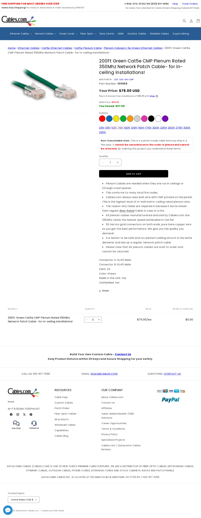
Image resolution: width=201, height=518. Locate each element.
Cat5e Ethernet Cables (57, 48)
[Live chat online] (8, 510)
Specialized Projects (113, 440)
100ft (127, 128)
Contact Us (123, 354)
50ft (114, 128)
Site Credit (59, 511)
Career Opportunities (114, 423)
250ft (171, 128)
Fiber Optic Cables (65, 413)
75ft (120, 128)
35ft (108, 128)
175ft (148, 128)
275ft (179, 128)
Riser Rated (127, 211)
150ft (141, 128)
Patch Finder (62, 408)
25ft (101, 128)
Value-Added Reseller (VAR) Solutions (117, 415)
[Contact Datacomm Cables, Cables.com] (34, 431)
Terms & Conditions (113, 428)
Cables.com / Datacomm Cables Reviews (121, 447)
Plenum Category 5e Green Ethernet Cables (133, 48)
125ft (134, 128)
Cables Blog (61, 435)
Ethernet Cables (28, 48)
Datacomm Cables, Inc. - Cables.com (34, 511)
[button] (184, 20)
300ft (186, 128)
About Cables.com (112, 397)
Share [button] (105, 290)
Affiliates (106, 408)
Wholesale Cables (65, 424)
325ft (102, 132)
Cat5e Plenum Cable (88, 48)
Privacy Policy (109, 434)
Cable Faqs (61, 397)
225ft (163, 128)
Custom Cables (64, 402)
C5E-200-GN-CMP (124, 79)
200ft (156, 128)
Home (12, 48)
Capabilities (61, 430)
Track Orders (190, 3)
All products (62, 419)
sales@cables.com (104, 374)
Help (175, 3)
